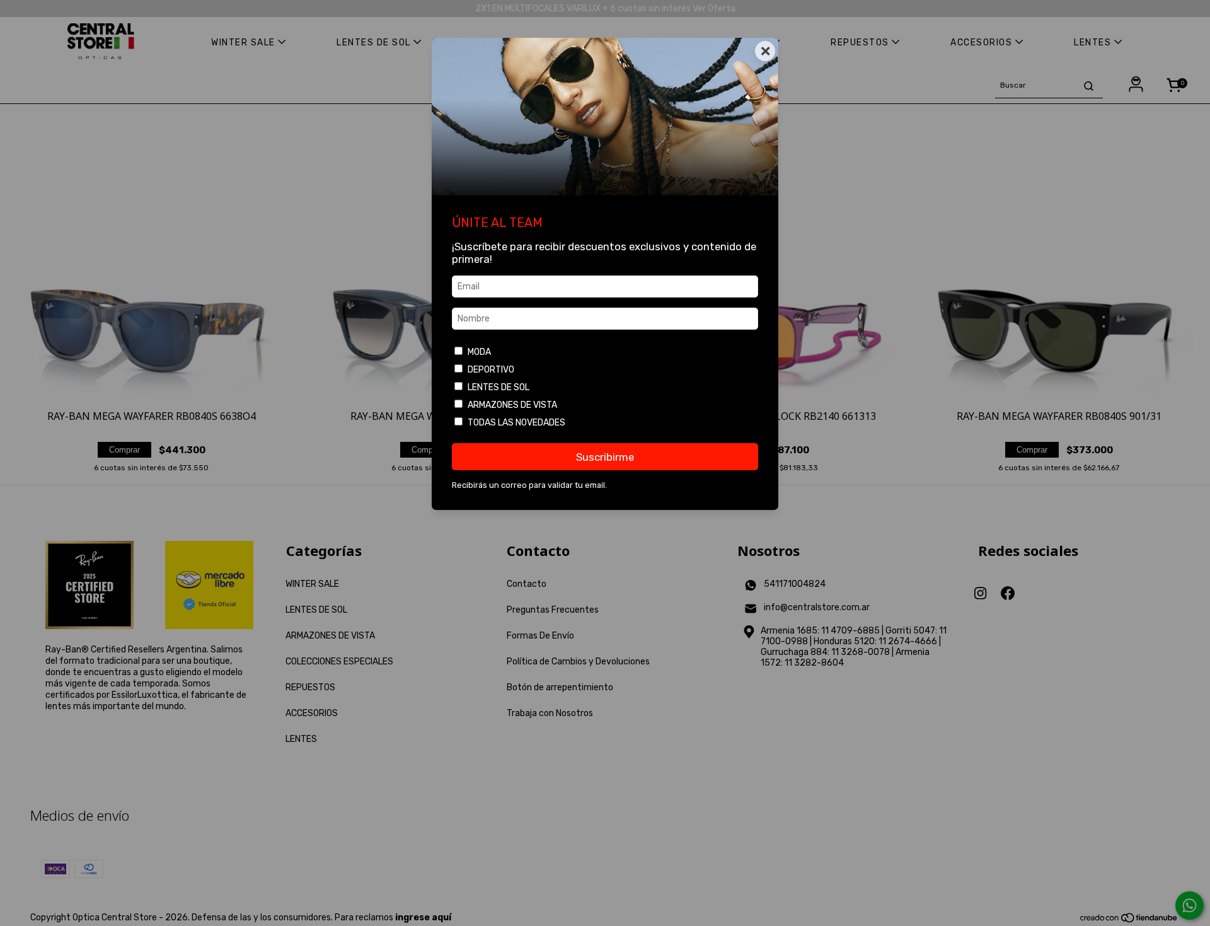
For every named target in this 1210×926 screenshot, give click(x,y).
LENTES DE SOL (498, 387)
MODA (479, 352)
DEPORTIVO (491, 369)
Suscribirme (605, 457)
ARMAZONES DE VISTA (512, 405)
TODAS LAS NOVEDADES (516, 422)
